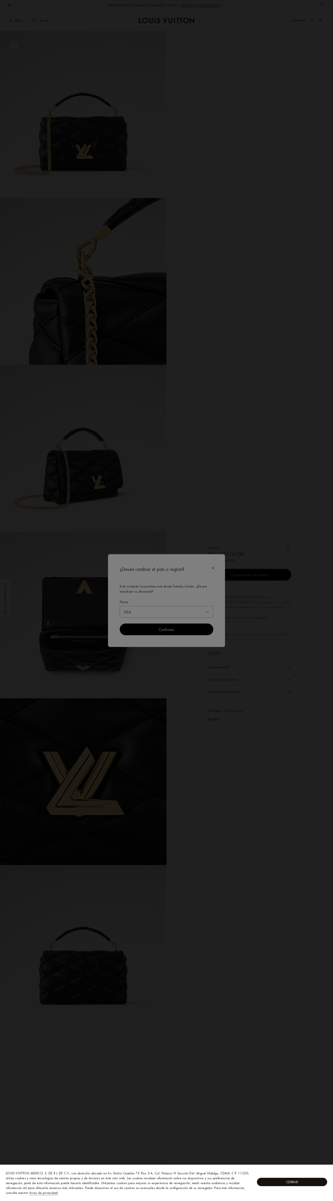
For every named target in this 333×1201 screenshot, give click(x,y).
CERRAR (292, 1182)
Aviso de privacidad (43, 1193)
